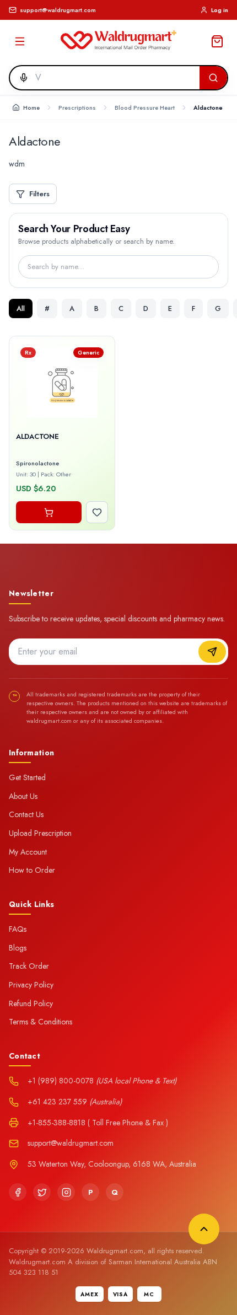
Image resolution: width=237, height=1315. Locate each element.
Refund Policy (31, 1003)
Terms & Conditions (40, 1021)
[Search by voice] (20, 77)
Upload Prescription (40, 833)
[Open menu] (20, 41)
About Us (23, 796)
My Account (28, 851)
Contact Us (26, 814)
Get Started (27, 777)
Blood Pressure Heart (145, 107)
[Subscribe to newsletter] (212, 652)
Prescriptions (77, 107)
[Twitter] (42, 1192)
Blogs (17, 947)
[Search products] (213, 77)
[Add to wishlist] (97, 512)
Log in (219, 10)
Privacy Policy (31, 984)
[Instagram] (66, 1192)
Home (31, 107)
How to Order (32, 870)
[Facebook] (17, 1192)
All (21, 308)
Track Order (29, 966)
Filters (39, 194)
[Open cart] (217, 41)
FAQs (17, 929)
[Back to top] (203, 1229)
